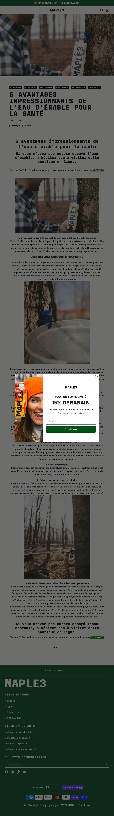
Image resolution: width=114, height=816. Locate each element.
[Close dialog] (96, 376)
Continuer (71, 429)
